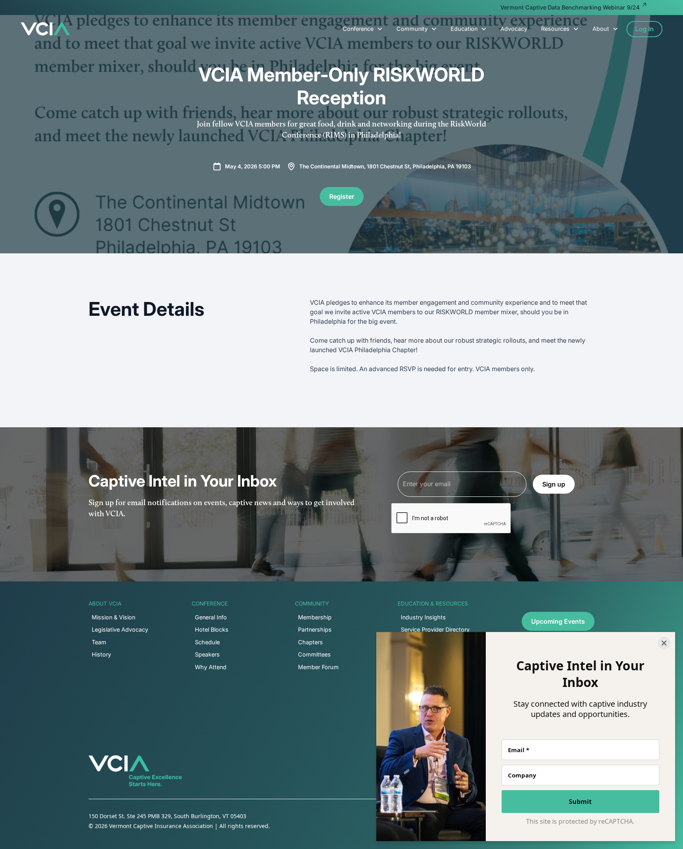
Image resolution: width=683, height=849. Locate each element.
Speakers (207, 654)
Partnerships (315, 629)
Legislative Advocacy (120, 629)
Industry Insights (423, 617)
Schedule (207, 642)
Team (99, 642)
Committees (314, 654)
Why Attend (210, 667)
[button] (363, 29)
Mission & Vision (113, 617)
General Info (211, 617)
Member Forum (318, 667)
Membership (315, 617)
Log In (644, 29)
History (101, 654)
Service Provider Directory (435, 629)
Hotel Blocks (211, 629)
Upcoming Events (558, 621)
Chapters (310, 642)
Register (341, 196)
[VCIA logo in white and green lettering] (45, 29)
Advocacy (513, 28)
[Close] (664, 643)
